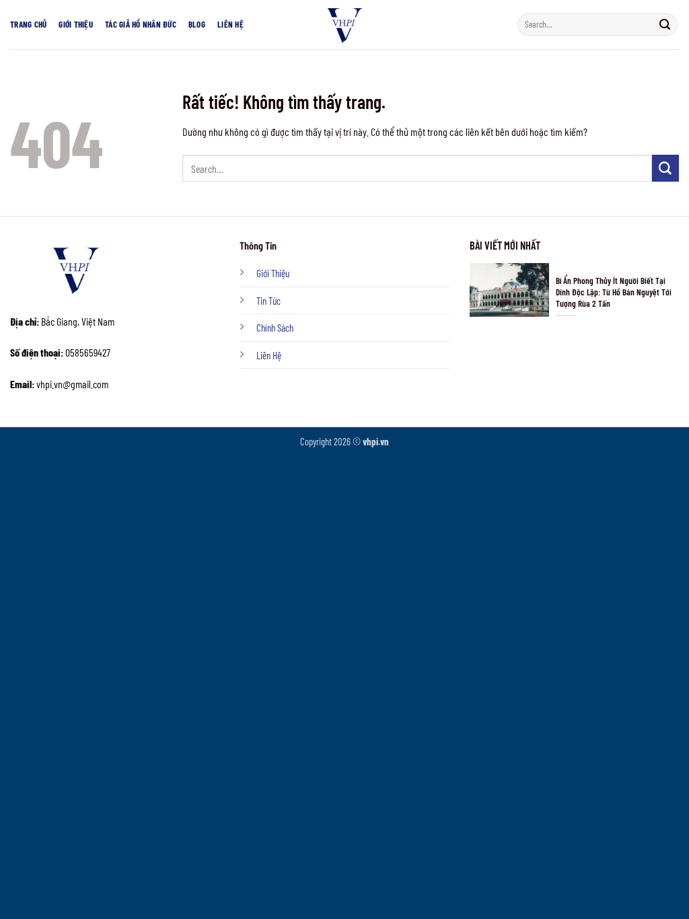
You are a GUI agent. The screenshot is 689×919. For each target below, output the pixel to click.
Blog (196, 24)
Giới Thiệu (76, 24)
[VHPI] (344, 24)
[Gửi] (664, 24)
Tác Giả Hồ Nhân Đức (140, 24)
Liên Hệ (230, 24)
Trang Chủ (28, 24)
